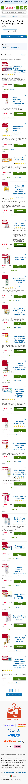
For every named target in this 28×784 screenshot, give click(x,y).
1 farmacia (17, 585)
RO (19, 779)
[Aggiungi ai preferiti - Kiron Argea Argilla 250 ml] (25, 220)
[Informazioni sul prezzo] (3, 86)
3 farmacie (17, 355)
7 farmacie (17, 300)
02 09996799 (22, 772)
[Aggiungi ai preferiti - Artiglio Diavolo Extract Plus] (25, 254)
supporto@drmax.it (9, 772)
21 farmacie (12, 117)
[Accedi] (21, 7)
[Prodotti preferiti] (17, 7)
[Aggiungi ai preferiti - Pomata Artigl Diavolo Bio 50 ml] (25, 635)
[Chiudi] (26, 2)
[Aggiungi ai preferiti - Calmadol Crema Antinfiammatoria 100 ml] (25, 613)
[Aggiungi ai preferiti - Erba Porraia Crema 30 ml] (25, 419)
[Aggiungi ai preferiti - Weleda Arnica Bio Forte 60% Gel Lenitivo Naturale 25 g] (25, 333)
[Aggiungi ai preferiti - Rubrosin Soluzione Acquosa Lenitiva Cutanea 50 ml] (25, 361)
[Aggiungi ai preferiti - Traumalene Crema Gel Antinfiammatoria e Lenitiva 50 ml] (25, 63)
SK (15, 779)
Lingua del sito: (5, 776)
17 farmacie (18, 248)
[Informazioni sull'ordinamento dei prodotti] (11, 55)
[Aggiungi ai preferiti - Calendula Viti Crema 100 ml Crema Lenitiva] (25, 155)
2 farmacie (17, 434)
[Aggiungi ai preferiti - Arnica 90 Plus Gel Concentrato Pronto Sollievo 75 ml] (25, 306)
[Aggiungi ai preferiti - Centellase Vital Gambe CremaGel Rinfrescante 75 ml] (25, 386)
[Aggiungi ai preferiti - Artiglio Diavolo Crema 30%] (25, 493)
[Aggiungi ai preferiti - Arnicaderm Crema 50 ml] (25, 543)
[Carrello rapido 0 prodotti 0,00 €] (25, 7)
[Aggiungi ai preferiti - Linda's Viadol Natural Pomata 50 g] (25, 591)
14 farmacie (12, 149)
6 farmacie (12, 89)
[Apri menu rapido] (2, 7)
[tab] (10, 31)
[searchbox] (14, 12)
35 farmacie (18, 380)
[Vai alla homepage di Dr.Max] (10, 7)
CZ (13, 779)
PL (17, 779)
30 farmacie (18, 461)
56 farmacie (18, 177)
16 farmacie (18, 413)
